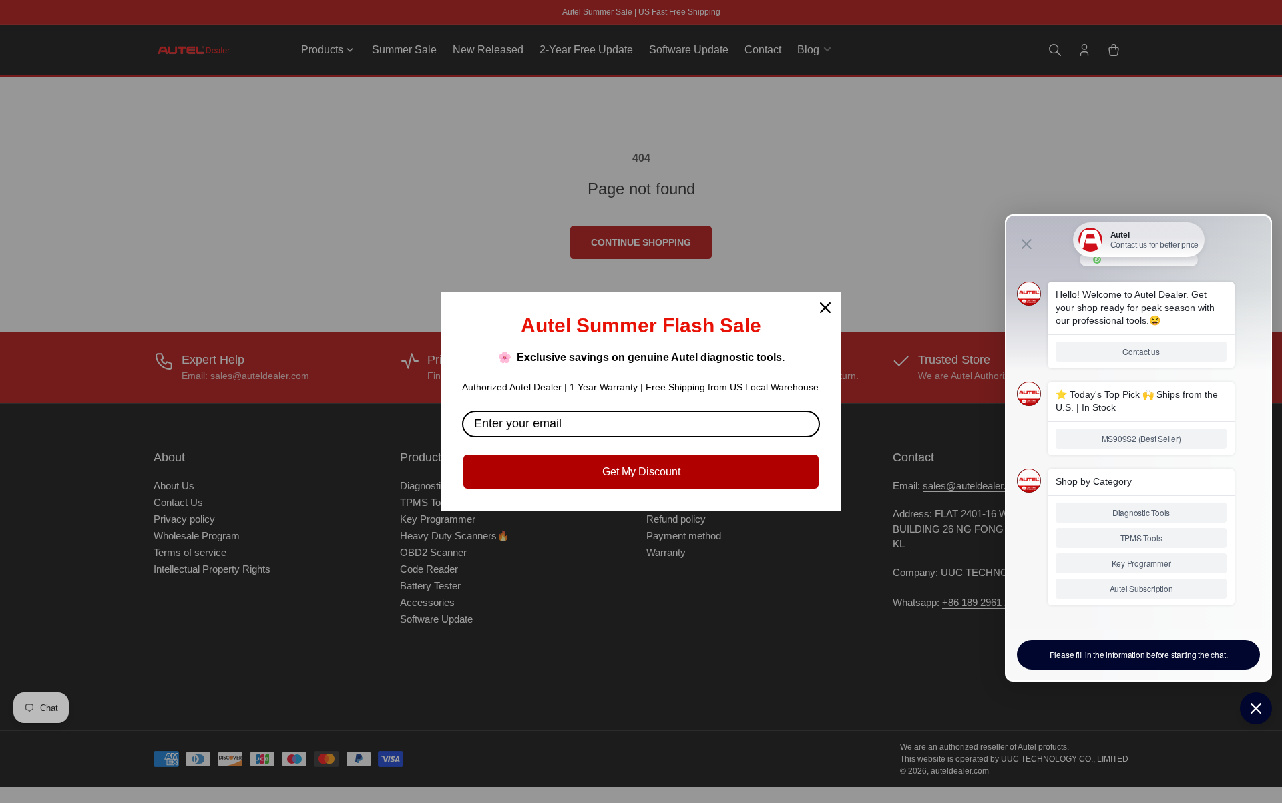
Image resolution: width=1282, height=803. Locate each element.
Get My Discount (641, 471)
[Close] (825, 308)
